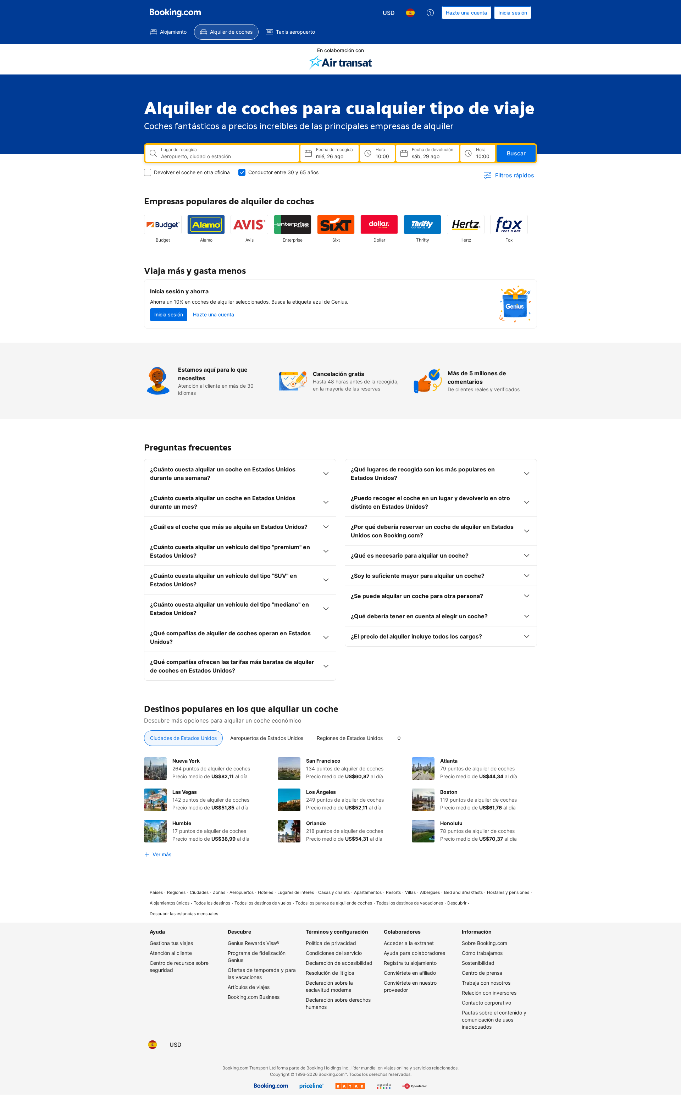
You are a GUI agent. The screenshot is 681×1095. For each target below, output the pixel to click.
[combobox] (227, 156)
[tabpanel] (340, 809)
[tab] (183, 738)
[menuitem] (168, 32)
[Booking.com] (175, 13)
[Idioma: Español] (410, 12)
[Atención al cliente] (430, 12)
